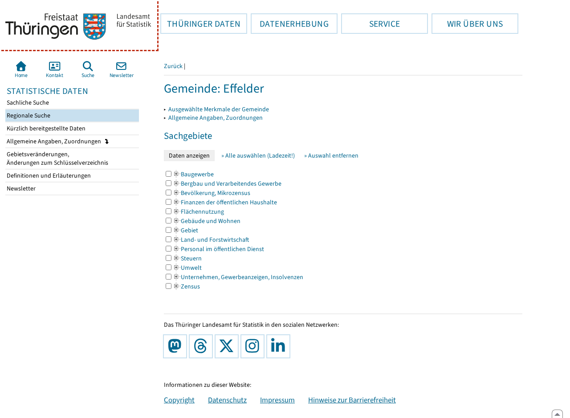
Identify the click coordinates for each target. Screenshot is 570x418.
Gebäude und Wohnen (206, 221)
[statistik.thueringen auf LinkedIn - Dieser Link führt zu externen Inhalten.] (280, 346)
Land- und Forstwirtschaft (211, 239)
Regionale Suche (27, 115)
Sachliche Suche (27, 102)
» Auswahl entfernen (331, 155)
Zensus (186, 286)
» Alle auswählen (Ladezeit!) (258, 155)
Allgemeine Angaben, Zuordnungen (54, 141)
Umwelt (187, 268)
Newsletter (20, 188)
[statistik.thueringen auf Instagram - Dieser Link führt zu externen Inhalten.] (254, 346)
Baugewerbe (193, 174)
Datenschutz (227, 400)
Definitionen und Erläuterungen (48, 175)
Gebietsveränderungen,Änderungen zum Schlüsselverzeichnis (56, 158)
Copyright (179, 400)
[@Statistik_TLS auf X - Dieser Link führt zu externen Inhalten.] (228, 346)
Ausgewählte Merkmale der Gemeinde (218, 109)
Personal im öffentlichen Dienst (218, 249)
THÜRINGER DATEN (200, 23)
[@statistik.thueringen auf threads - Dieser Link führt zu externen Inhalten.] (203, 346)
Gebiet (185, 230)
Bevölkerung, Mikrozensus (211, 193)
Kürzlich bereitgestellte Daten (45, 128)
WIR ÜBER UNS (467, 23)
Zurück (173, 66)
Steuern (187, 258)
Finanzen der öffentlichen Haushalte (225, 202)
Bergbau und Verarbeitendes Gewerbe (227, 183)
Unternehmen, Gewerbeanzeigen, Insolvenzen (238, 277)
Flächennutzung (198, 211)
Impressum (277, 400)
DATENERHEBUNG (290, 23)
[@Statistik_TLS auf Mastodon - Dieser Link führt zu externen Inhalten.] (177, 346)
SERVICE (370, 23)
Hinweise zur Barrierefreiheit (352, 400)
